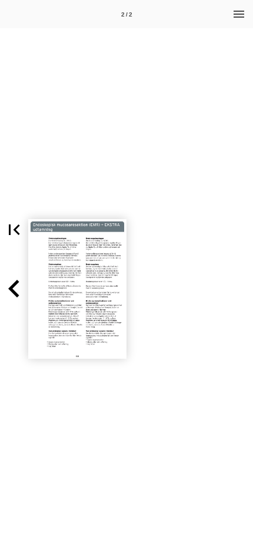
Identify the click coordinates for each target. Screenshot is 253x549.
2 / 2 (126, 14)
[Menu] (239, 14)
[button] (14, 229)
